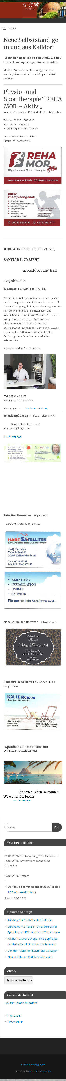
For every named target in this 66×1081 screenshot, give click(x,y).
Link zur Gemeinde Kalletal (21, 1003)
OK (55, 827)
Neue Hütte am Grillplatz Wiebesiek (30, 957)
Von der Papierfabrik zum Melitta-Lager (33, 950)
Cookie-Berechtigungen (33, 1064)
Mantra (33, 1071)
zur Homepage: (13, 436)
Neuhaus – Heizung (37, 408)
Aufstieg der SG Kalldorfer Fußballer (30, 920)
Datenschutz (16, 1022)
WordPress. (46, 1071)
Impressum (15, 1015)
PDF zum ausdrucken (21, 892)
